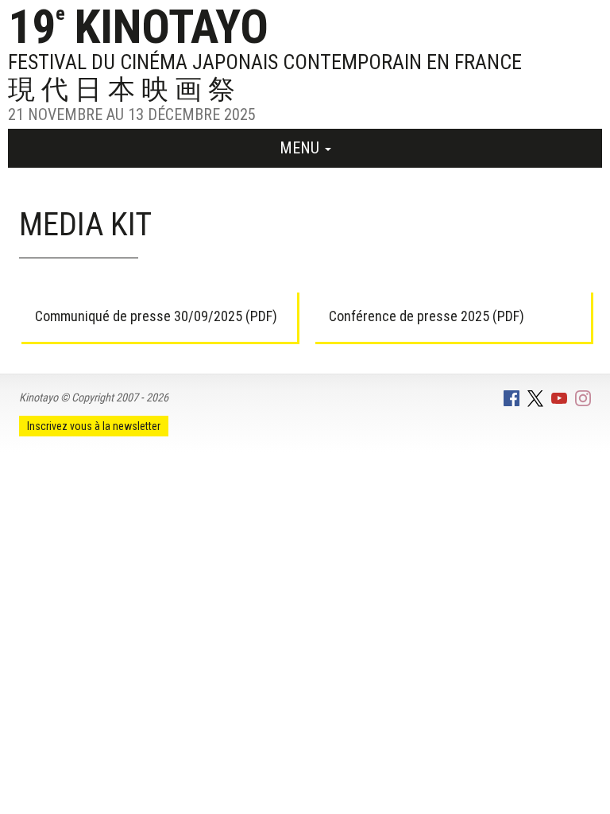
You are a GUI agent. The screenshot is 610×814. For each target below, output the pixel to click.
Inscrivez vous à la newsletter (93, 426)
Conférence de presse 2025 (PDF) (426, 316)
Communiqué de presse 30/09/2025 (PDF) (156, 316)
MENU (301, 147)
